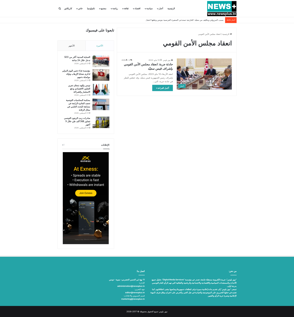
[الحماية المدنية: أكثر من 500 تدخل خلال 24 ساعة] (100, 61)
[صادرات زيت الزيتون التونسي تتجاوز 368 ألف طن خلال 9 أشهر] (100, 122)
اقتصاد (137, 8)
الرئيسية (171, 8)
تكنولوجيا (91, 8)
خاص (80, 8)
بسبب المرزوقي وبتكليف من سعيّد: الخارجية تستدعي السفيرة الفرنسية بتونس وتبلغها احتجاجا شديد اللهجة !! (178, 20)
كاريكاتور (68, 8)
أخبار (161, 8)
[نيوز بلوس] (222, 8)
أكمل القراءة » (162, 88)
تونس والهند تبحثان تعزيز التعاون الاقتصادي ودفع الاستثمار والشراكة (79, 88)
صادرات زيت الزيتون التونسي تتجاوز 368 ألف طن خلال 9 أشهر (77, 121)
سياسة (150, 8)
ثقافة (126, 8)
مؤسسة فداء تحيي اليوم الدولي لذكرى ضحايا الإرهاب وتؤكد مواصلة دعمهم (76, 74)
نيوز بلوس (167, 60)
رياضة (115, 8)
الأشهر (71, 45)
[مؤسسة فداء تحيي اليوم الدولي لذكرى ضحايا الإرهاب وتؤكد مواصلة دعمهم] (100, 75)
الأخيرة (99, 45)
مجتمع (103, 8)
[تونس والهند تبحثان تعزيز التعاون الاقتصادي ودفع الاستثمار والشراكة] (100, 89)
